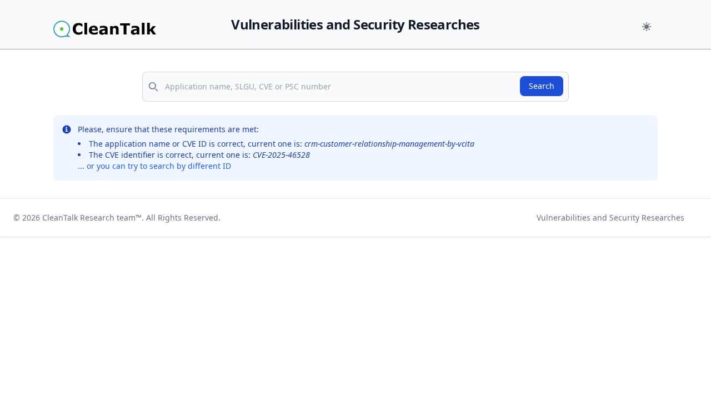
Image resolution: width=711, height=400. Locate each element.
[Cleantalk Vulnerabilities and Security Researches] (128, 29)
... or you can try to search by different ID (154, 166)
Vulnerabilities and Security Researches (610, 217)
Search (541, 86)
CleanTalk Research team (89, 217)
